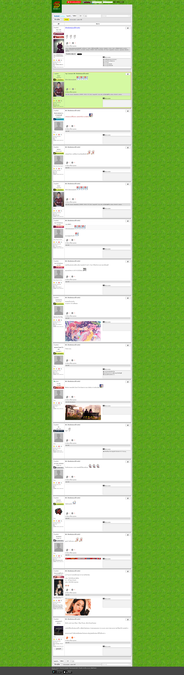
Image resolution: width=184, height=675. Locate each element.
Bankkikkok (71, 49)
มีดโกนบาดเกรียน (95, 48)
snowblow (125, 48)
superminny (122, 49)
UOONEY (92, 49)
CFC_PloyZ (106, 49)
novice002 (83, 49)
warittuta (120, 94)
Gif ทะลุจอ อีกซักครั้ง (108, 65)
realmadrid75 (58, 621)
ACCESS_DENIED (58, 463)
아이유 (96, 49)
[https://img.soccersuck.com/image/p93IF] (83, 340)
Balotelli (127, 49)
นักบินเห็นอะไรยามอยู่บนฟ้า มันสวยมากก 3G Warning (115, 451)
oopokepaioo (58, 300)
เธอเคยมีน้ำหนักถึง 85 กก (109, 374)
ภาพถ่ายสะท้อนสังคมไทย (109, 371)
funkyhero (101, 48)
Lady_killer (100, 94)
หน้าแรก (53, 668)
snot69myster (84, 48)
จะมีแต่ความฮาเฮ (119, 48)
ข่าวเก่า (57, 668)
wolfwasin (88, 49)
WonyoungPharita (58, 573)
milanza (112, 94)
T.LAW (58, 383)
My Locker (108, 57)
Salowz (67, 48)
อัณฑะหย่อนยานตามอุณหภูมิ (75, 48)
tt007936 (67, 51)
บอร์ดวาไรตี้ (79, 19)
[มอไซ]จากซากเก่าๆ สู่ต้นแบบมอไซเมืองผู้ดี (113, 373)
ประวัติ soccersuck (86, 668)
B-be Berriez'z (77, 49)
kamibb (67, 49)
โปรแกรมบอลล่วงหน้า (73, 668)
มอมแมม (106, 48)
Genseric (71, 94)
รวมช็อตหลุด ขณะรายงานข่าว (110, 59)
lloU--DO (58, 30)
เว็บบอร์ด (80, 668)
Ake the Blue (100, 49)
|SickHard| (58, 536)
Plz (58, 427)
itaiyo (58, 76)
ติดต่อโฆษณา (94, 668)
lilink (113, 48)
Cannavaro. (117, 49)
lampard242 (111, 49)
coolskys (110, 48)
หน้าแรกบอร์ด (73, 19)
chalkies (89, 48)
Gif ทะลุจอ (106, 62)
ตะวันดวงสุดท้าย (106, 94)
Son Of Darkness (58, 222)
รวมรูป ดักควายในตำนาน (109, 61)
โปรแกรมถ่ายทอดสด (64, 668)
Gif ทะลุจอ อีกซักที (108, 64)
